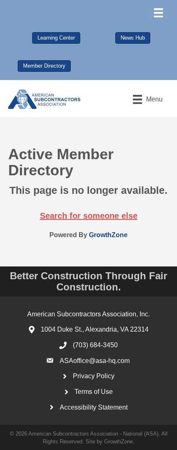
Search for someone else (88, 215)
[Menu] (158, 12)
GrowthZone (108, 234)
